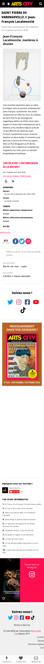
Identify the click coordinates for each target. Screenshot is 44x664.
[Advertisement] (22, 417)
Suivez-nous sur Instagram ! (32, 566)
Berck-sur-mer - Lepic (15, 266)
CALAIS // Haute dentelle (16, 276)
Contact (40, 637)
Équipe (41, 640)
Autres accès (5, 232)
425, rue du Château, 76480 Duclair (17, 176)
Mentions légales (36, 644)
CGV (42, 647)
